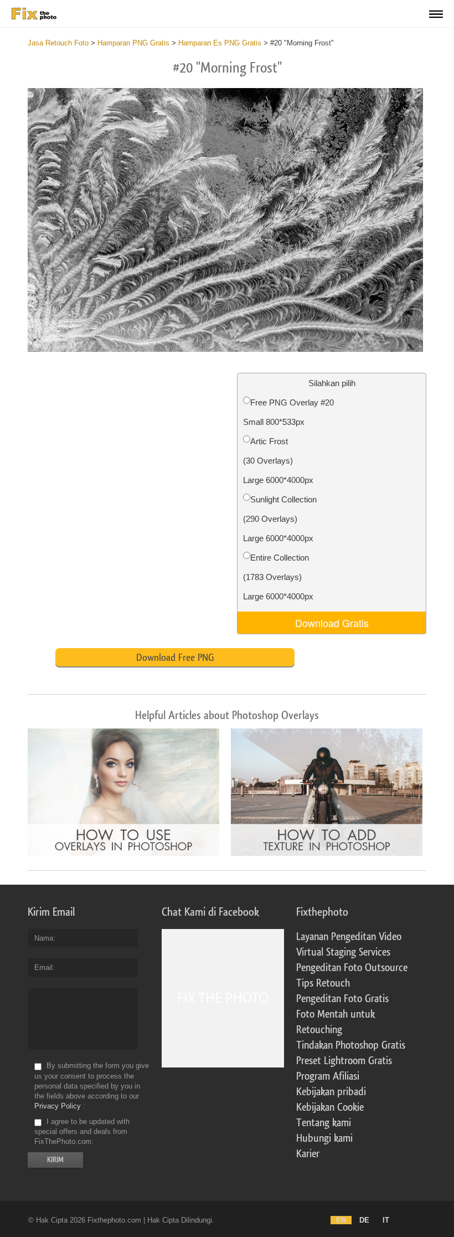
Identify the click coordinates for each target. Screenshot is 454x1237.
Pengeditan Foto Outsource (351, 967)
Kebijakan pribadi (331, 1091)
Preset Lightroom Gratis (344, 1060)
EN (341, 1220)
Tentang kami (323, 1122)
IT (386, 1220)
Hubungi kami (324, 1138)
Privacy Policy (57, 1106)
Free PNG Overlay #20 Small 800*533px (288, 412)
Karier (307, 1153)
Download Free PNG (175, 658)
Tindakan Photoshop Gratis (350, 1045)
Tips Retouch (323, 983)
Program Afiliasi (327, 1076)
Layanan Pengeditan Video (348, 936)
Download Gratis (332, 622)
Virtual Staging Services (343, 952)
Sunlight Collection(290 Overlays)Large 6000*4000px (280, 519)
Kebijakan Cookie (330, 1107)
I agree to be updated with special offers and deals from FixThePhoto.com (82, 1131)
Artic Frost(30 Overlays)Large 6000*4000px (278, 461)
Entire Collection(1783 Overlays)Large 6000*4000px (278, 577)
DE (364, 1220)
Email (43, 967)
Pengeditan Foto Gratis (342, 998)
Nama (43, 938)
